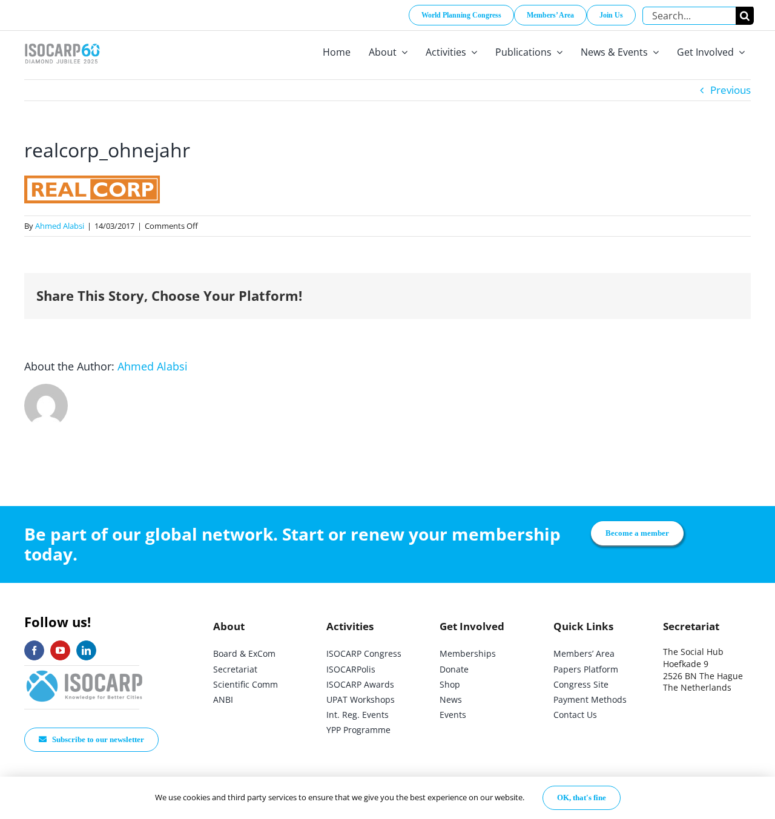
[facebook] (34, 650)
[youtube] (60, 650)
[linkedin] (86, 650)
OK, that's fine (581, 797)
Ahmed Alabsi (59, 225)
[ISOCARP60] (62, 41)
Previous (730, 90)
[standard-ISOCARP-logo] (84, 671)
